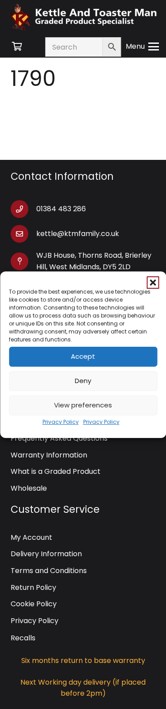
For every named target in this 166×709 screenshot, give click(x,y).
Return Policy (33, 587)
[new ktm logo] (82, 16)
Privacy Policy (60, 422)
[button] (152, 282)
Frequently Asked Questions (59, 438)
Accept (83, 356)
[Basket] (17, 46)
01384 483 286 (61, 209)
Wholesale (29, 488)
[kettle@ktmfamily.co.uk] (23, 234)
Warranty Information (49, 455)
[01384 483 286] (23, 209)
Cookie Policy (34, 604)
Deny (83, 380)
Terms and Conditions (49, 571)
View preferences (83, 405)
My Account (31, 537)
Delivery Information (46, 554)
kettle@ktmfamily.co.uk (77, 234)
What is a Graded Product (55, 471)
